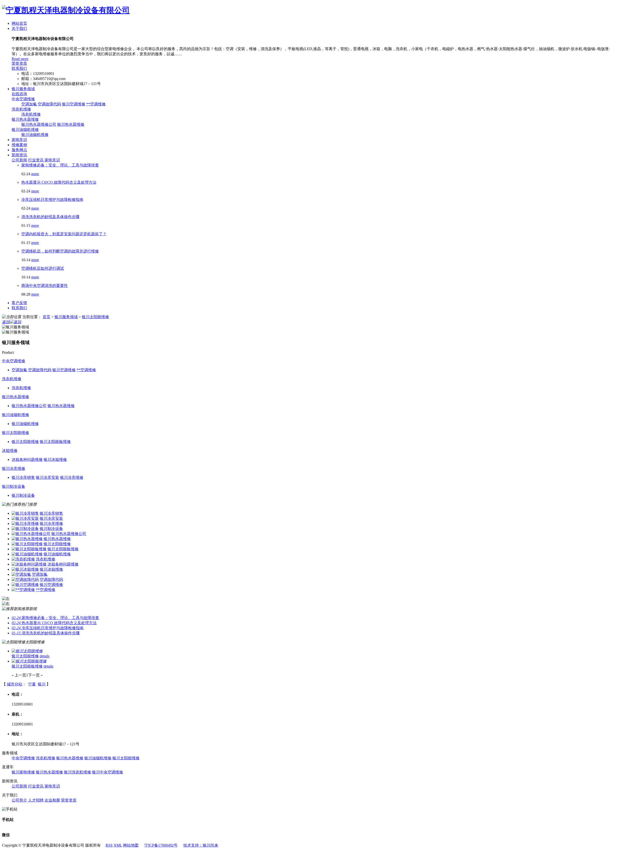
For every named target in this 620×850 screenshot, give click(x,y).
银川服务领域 (23, 89)
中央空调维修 (23, 99)
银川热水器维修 (25, 119)
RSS (109, 845)
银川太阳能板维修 (62, 549)
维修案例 (19, 145)
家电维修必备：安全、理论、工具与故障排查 (60, 165)
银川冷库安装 (51, 518)
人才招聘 (36, 800)
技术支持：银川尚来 (200, 845)
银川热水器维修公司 (38, 124)
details (44, 656)
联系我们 (19, 68)
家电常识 (19, 140)
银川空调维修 (73, 104)
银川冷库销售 (51, 513)
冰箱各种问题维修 (62, 564)
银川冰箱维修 (51, 569)
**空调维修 (96, 104)
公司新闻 (19, 160)
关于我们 (19, 28)
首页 (46, 317)
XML (118, 845)
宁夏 (32, 684)
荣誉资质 (19, 63)
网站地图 (131, 845)
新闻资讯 (19, 155)
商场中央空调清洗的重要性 (44, 285)
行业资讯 (36, 160)
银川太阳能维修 (95, 317)
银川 (42, 684)
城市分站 (14, 684)
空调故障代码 (49, 104)
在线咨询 (19, 94)
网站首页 (19, 23)
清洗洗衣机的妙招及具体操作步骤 (50, 217)
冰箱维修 (9, 451)
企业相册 (52, 800)
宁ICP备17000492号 (161, 845)
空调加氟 (29, 104)
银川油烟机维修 (25, 129)
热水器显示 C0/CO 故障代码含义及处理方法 (58, 182)
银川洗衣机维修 (77, 772)
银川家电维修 (23, 772)
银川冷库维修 (13, 468)
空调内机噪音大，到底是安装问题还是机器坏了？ (64, 234)
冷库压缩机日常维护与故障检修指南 (52, 199)
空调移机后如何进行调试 (42, 268)
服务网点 (19, 150)
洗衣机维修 (21, 109)
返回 (6, 322)
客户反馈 (19, 303)
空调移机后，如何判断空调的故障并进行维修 (60, 251)
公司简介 (19, 800)
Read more (20, 59)
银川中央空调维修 (107, 772)
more (35, 174)
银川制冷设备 (13, 486)
